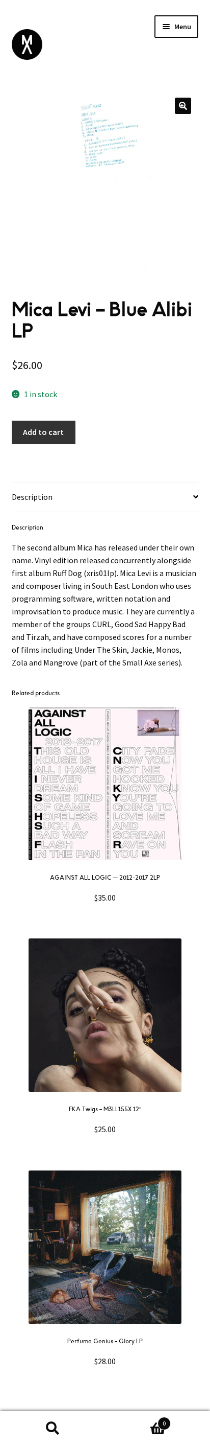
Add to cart (43, 432)
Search (52, 1428)
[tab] (105, 497)
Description (32, 497)
